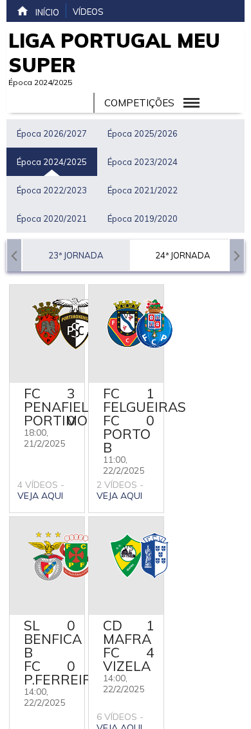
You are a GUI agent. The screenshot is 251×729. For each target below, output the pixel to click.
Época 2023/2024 (142, 162)
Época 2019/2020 (142, 218)
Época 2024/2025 (52, 162)
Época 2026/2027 (52, 133)
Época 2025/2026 (142, 133)
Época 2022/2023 (52, 190)
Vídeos (88, 11)
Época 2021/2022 (142, 190)
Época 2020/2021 (52, 218)
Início (47, 12)
